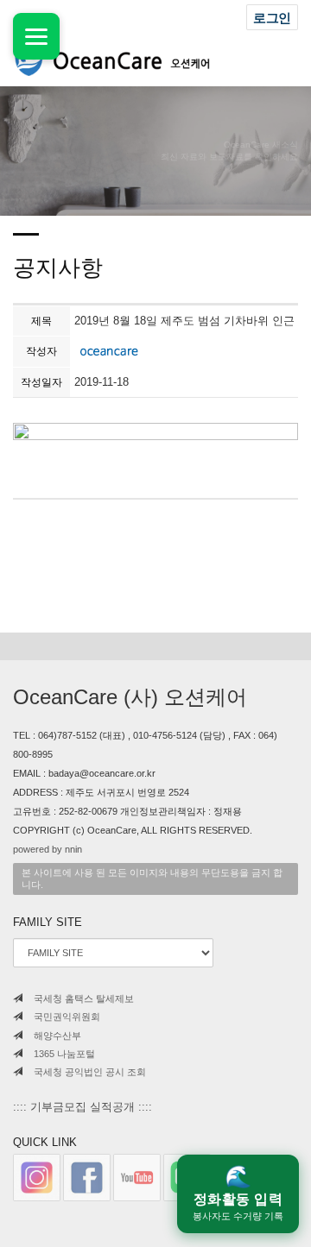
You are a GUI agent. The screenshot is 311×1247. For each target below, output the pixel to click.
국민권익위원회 (65, 1016)
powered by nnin (47, 849)
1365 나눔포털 (63, 1054)
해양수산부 (56, 1035)
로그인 (272, 17)
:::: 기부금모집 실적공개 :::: (82, 1106)
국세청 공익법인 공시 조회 (88, 1072)
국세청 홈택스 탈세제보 (82, 998)
